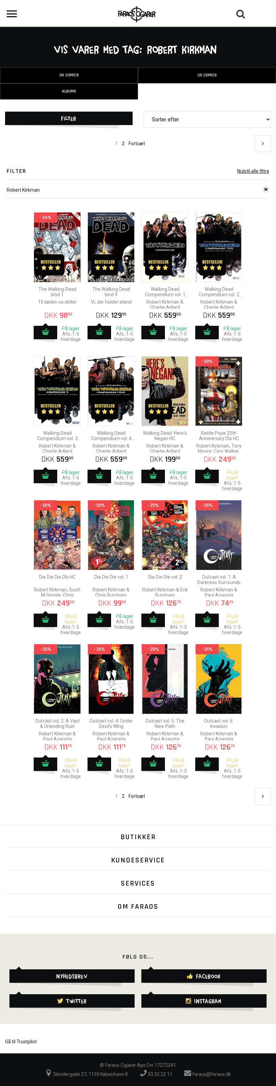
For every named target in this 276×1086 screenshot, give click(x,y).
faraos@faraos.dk (211, 1074)
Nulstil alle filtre (253, 171)
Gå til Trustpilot (21, 1041)
